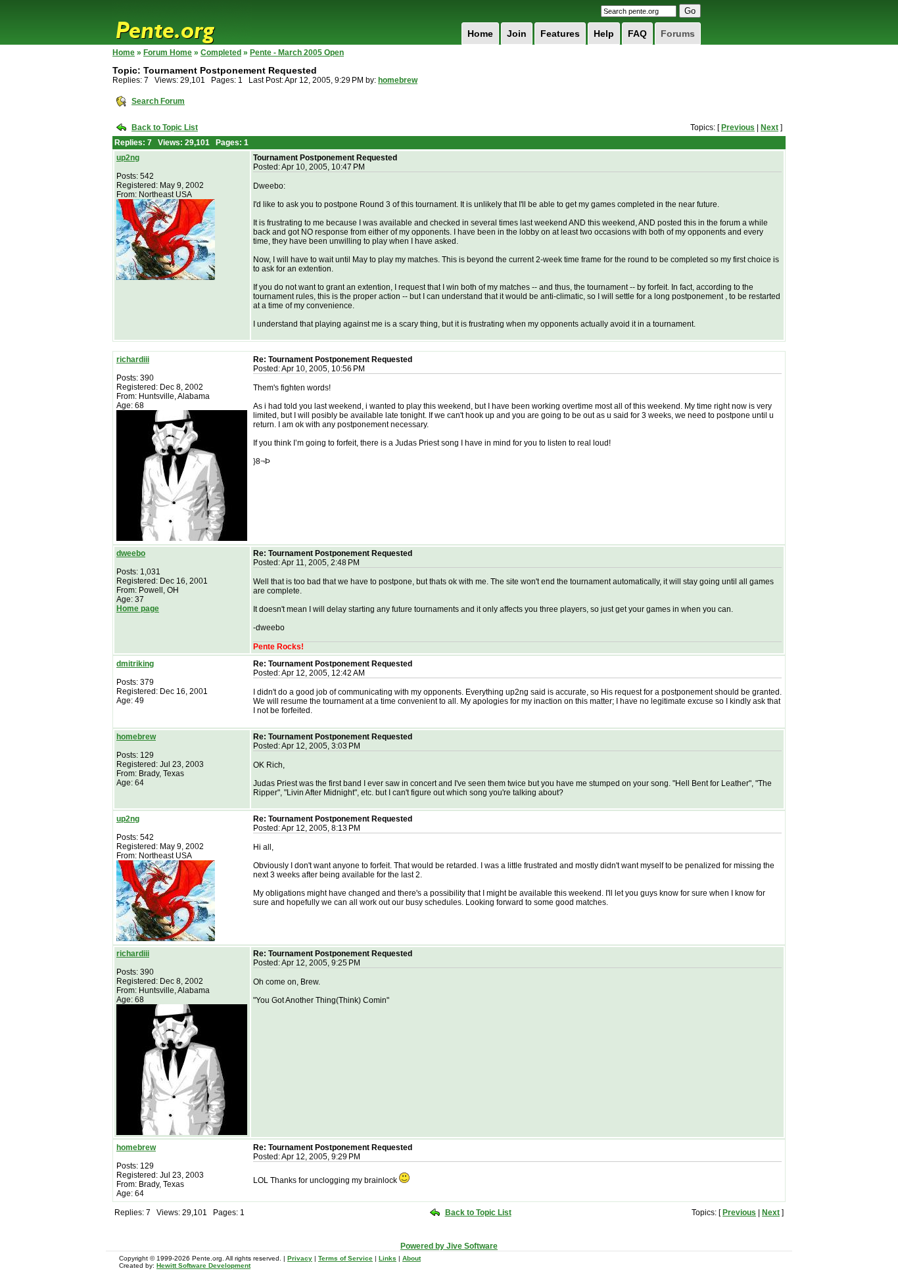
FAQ (637, 33)
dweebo (130, 553)
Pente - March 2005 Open (297, 52)
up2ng (127, 157)
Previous (738, 127)
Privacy (299, 1258)
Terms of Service (345, 1258)
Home (480, 33)
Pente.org (182, 22)
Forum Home (167, 52)
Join (517, 33)
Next (769, 127)
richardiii (132, 359)
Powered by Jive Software (449, 1246)
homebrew (397, 80)
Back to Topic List (164, 127)
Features (560, 33)
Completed (221, 52)
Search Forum (158, 101)
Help (604, 33)
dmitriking (135, 663)
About (411, 1258)
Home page (137, 608)
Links (387, 1258)
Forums (678, 33)
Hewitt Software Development (203, 1265)
